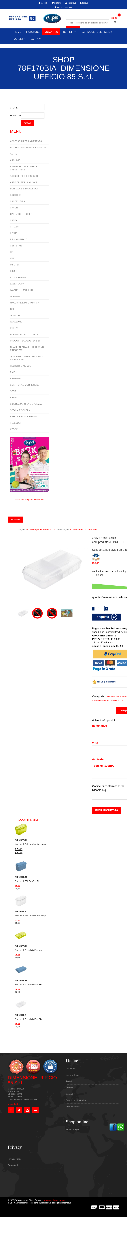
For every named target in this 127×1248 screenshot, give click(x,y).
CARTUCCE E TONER (21, 214)
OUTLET (18, 39)
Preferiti (69, 1087)
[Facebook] (113, 1127)
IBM (12, 258)
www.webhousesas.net (55, 1200)
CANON (14, 207)
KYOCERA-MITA (18, 277)
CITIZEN (14, 226)
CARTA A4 (36, 39)
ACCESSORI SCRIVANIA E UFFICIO (28, 147)
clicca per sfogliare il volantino (29, 499)
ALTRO (13, 154)
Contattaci (13, 1165)
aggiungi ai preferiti (106, 681)
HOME (17, 32)
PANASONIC (16, 321)
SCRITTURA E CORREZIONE (24, 385)
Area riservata (73, 1106)
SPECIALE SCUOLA (20, 410)
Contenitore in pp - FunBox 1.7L (86, 529)
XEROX (14, 429)
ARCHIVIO (15, 160)
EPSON (14, 233)
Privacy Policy (14, 1159)
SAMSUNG (15, 378)
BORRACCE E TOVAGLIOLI (24, 188)
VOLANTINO (51, 32)
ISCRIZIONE (32, 32)
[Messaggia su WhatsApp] (121, 1127)
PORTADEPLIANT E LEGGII (24, 334)
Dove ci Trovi (72, 1075)
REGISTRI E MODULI (20, 366)
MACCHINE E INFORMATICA (24, 302)
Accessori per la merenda (38, 529)
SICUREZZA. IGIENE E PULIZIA (26, 404)
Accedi (69, 1081)
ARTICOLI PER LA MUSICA (23, 182)
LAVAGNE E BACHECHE (22, 290)
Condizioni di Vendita (76, 1100)
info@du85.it (14, 1104)
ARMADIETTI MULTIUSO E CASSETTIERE (23, 168)
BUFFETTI (68, 32)
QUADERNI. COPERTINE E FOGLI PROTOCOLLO (27, 358)
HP (11, 252)
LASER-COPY (17, 283)
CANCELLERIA (17, 201)
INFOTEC (15, 264)
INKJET (14, 271)
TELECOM (15, 423)
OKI (12, 309)
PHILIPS (14, 328)
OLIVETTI (15, 315)
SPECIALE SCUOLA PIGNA (23, 416)
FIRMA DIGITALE (18, 239)
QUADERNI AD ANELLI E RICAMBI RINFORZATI (27, 348)
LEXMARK (15, 296)
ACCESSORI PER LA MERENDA (26, 141)
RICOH (13, 372)
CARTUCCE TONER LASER (97, 32)
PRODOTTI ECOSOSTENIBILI (25, 340)
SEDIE (13, 391)
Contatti (69, 1094)
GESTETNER (16, 245)
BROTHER (15, 195)
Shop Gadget (72, 1129)
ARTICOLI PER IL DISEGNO (24, 176)
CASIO (13, 220)
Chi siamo (71, 1068)
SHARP (13, 397)
